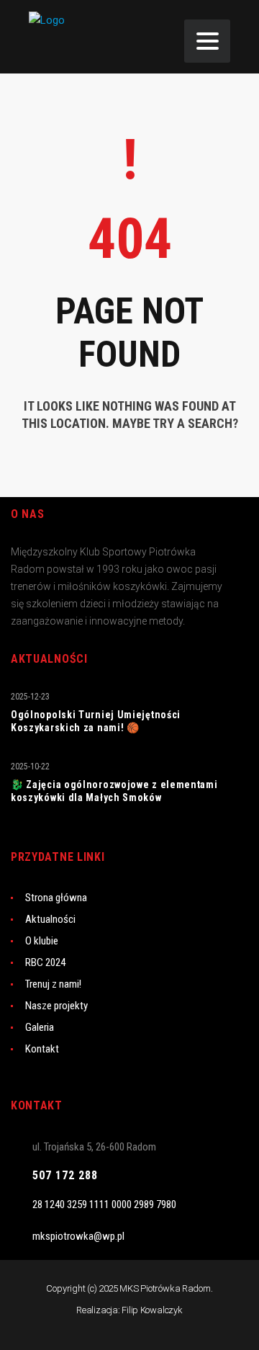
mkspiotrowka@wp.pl (78, 1236)
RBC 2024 (45, 962)
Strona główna (56, 897)
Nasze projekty (56, 1005)
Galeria (39, 1027)
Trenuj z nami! (53, 984)
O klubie (41, 940)
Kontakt (42, 1048)
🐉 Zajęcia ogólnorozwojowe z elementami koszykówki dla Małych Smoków (114, 791)
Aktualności (50, 919)
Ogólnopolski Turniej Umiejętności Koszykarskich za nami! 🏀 (96, 721)
